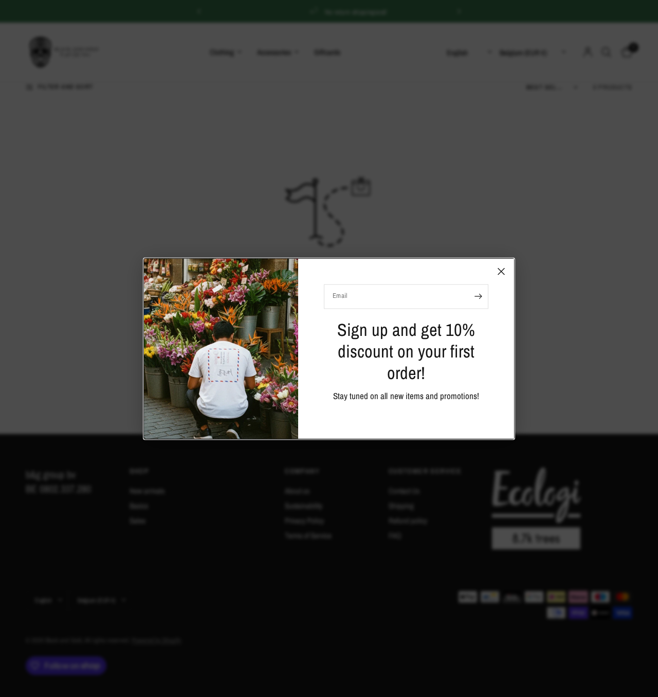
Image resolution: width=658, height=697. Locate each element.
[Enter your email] (478, 296)
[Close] (501, 271)
